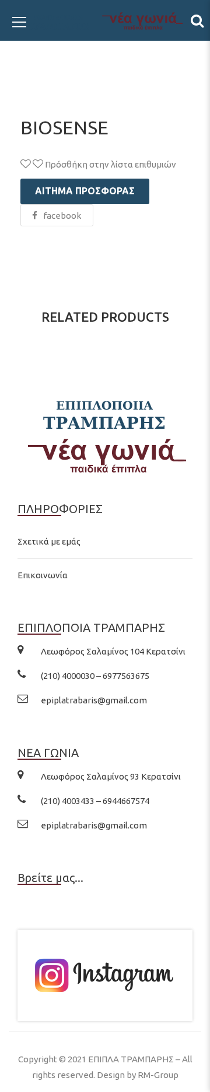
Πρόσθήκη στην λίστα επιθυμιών (109, 164)
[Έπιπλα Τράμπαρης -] (105, 20)
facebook (62, 215)
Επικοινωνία (43, 575)
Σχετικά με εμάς (49, 541)
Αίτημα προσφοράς (85, 191)
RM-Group (158, 1075)
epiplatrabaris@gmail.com (94, 700)
